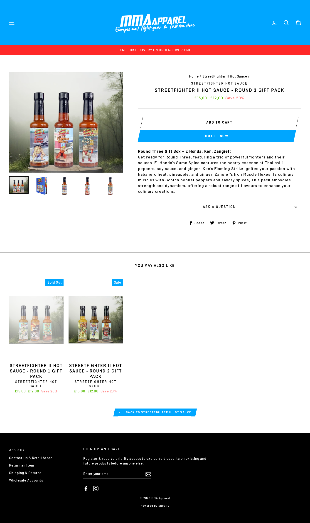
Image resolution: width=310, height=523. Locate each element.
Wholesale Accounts (26, 480)
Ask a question (219, 207)
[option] (155, 50)
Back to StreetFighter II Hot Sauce (158, 412)
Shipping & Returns (25, 473)
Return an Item (21, 465)
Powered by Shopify (155, 505)
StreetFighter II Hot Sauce (224, 76)
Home (194, 76)
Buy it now (217, 136)
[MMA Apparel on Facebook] (86, 488)
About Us (16, 450)
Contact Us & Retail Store (30, 458)
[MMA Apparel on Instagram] (95, 488)
